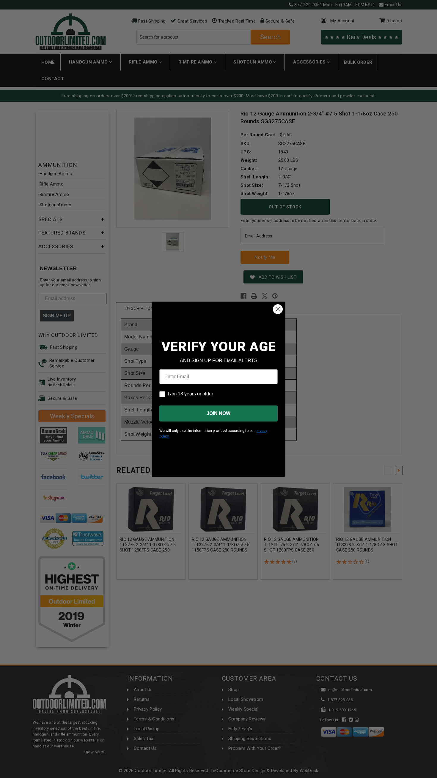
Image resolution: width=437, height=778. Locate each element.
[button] (436, 775)
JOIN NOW (218, 413)
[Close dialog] (278, 309)
